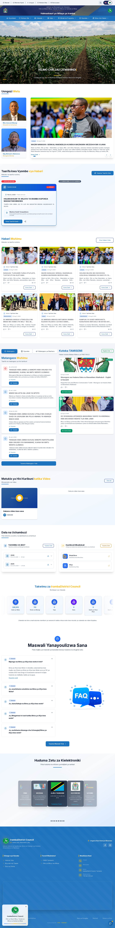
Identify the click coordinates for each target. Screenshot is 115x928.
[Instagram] (110, 852)
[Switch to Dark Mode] (101, 3)
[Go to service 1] (51, 828)
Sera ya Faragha (82, 925)
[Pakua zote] (48, 563)
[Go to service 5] (58, 828)
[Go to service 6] (60, 828)
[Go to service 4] (56, 828)
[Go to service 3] (54, 828)
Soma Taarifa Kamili (12, 228)
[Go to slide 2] (8, 84)
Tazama (15, 390)
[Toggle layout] (26, 906)
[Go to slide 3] (11, 84)
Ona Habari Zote (105, 247)
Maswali (7, 2)
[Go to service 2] (53, 828)
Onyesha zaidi (13, 685)
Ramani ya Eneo (107, 925)
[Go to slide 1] (4, 84)
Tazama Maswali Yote (56, 751)
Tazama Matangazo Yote (28, 471)
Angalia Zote (106, 358)
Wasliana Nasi (43, 2)
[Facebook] (105, 852)
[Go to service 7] (62, 828)
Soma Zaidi (38, 162)
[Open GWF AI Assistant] (110, 923)
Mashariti (95, 925)
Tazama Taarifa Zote (104, 180)
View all (109, 488)
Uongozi (31, 2)
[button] (28, 675)
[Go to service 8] (63, 828)
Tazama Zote (48, 553)
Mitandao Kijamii (19, 2)
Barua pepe (55, 2)
